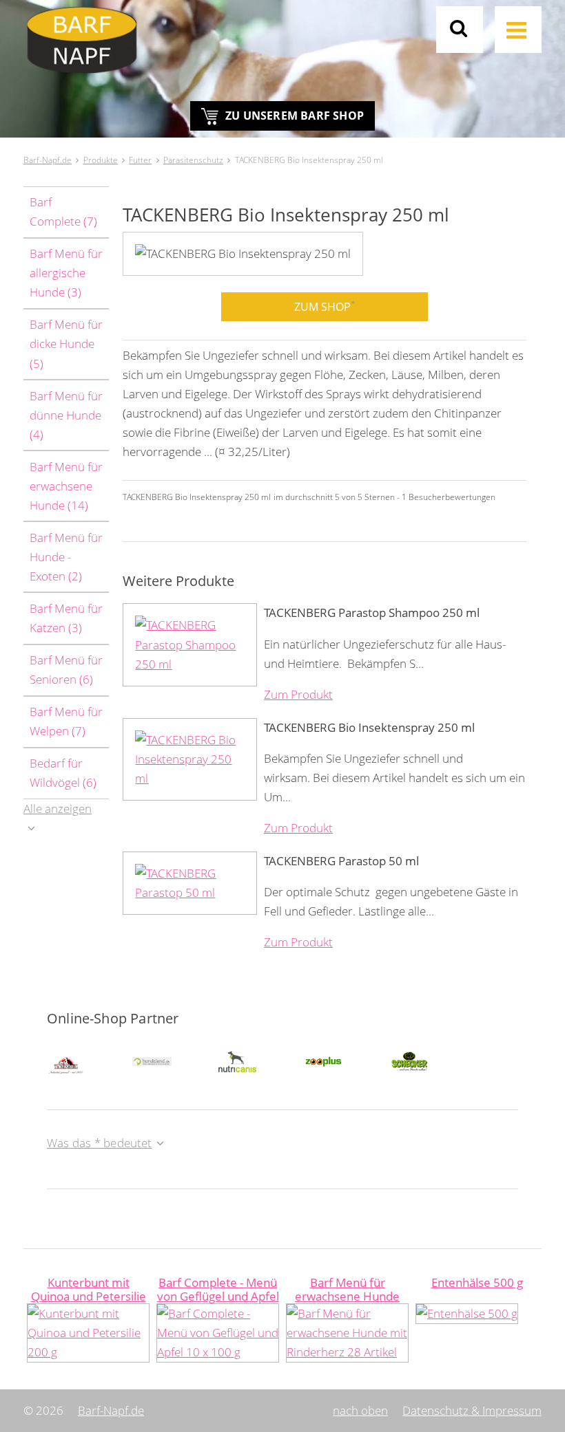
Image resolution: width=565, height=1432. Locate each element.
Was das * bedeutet (99, 1143)
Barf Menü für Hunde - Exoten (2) (66, 557)
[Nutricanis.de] (237, 1060)
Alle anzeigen (57, 808)
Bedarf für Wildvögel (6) (63, 772)
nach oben (360, 1410)
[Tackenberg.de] (66, 1061)
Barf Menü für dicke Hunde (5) (66, 343)
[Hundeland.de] (151, 1060)
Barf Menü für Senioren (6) (66, 669)
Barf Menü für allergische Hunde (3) (66, 273)
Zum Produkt (298, 694)
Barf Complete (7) (63, 211)
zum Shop (325, 306)
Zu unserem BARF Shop (294, 115)
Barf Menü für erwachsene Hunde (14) (66, 486)
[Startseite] (282, 45)
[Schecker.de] (409, 1060)
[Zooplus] (323, 1060)
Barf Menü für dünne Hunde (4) (66, 415)
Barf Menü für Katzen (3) (66, 618)
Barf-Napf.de (111, 1410)
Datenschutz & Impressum (472, 1410)
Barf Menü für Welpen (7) (66, 721)
